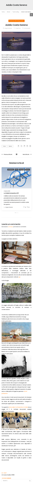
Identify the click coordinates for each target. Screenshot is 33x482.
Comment (27, 28)
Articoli (8, 12)
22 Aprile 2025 (7, 191)
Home (3, 12)
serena (10, 146)
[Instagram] (27, 146)
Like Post (17, 28)
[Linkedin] (30, 146)
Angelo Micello (8, 28)
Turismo (14, 12)
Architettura (10, 169)
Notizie (21, 169)
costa (4, 146)
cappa (17, 429)
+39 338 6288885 (6, 478)
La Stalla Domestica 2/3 (11, 193)
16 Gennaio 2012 (12, 20)
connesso (10, 226)
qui (19, 277)
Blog (18, 12)
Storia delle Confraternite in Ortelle (18, 407)
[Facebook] (18, 146)
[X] (21, 146)
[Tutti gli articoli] (16, 154)
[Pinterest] (24, 146)
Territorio (27, 169)
